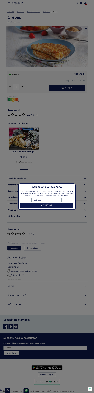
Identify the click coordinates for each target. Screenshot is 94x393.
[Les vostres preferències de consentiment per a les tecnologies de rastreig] (90, 389)
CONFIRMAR (46, 205)
